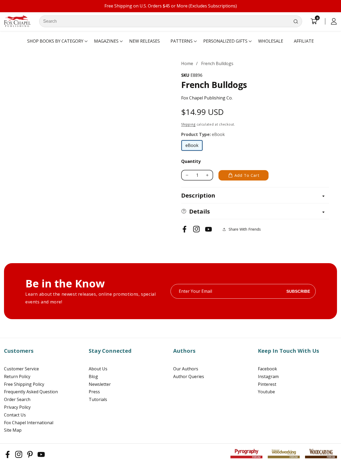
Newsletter (100, 384)
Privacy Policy (17, 407)
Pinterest (267, 384)
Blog (93, 376)
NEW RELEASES (144, 41)
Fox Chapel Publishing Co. (207, 98)
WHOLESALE (270, 41)
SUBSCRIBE (298, 291)
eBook (194, 146)
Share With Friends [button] (245, 229)
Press (94, 392)
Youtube (266, 392)
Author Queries (188, 376)
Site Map (13, 430)
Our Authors (185, 369)
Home (187, 63)
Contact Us (15, 415)
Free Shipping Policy (24, 384)
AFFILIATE (304, 41)
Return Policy (17, 376)
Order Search (17, 399)
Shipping (188, 124)
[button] (55, 41)
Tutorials (98, 399)
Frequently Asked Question (31, 392)
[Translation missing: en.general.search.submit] (296, 21)
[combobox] (170, 21)
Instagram (268, 376)
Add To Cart (246, 175)
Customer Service (21, 369)
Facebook (267, 369)
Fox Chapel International (28, 423)
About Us (98, 369)
